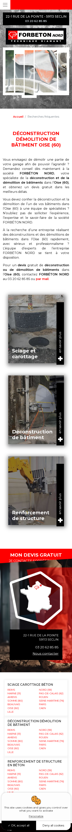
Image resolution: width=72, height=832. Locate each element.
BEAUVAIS (13, 704)
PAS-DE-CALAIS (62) (51, 693)
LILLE (10, 711)
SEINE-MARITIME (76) (51, 700)
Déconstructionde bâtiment (32, 434)
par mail (42, 279)
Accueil (18, 116)
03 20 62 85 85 (47, 647)
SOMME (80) (15, 700)
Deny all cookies (53, 825)
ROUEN (43, 697)
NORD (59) (45, 689)
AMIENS (12, 697)
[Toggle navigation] (5, 5)
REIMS (11, 689)
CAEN (42, 708)
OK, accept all (19, 825)
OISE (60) (13, 708)
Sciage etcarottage (25, 353)
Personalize (36, 816)
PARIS (42, 704)
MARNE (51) (14, 693)
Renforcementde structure (30, 515)
